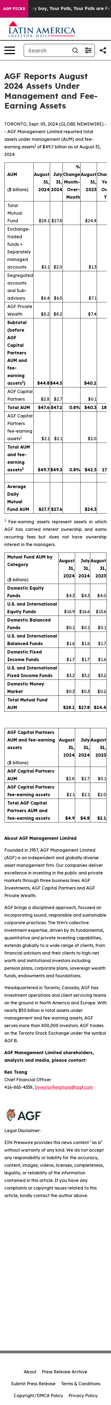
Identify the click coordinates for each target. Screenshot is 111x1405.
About (30, 1371)
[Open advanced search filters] (88, 50)
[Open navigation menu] (9, 50)
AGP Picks (14, 8)
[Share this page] (103, 50)
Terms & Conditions (80, 1383)
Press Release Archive (64, 1371)
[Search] (75, 50)
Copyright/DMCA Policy (38, 1395)
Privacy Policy (83, 1395)
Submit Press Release (33, 1383)
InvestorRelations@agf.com (64, 1087)
